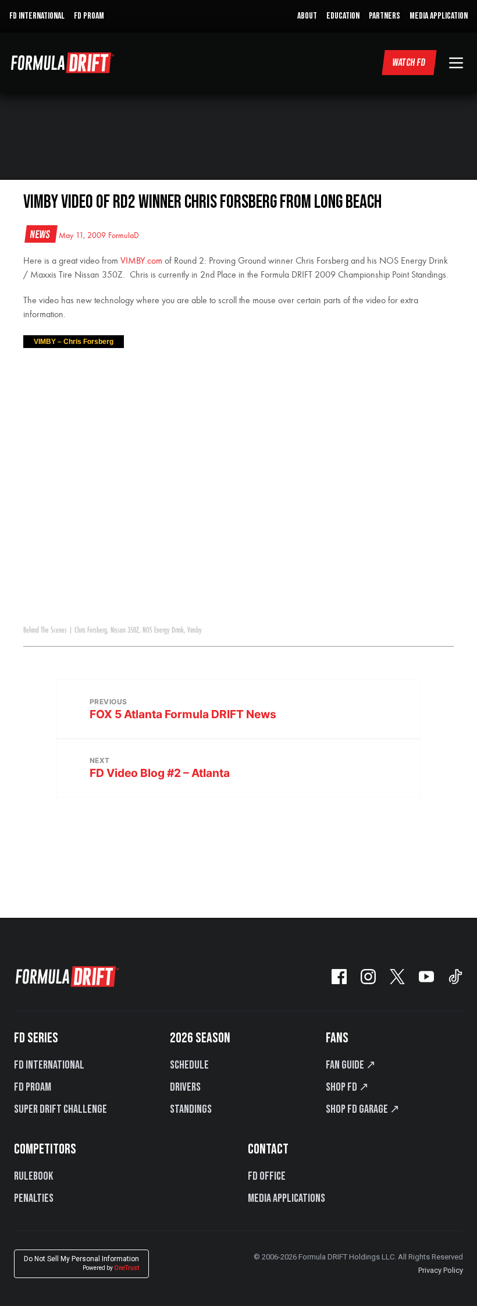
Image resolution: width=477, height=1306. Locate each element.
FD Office (267, 1176)
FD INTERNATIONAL (37, 16)
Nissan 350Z (125, 630)
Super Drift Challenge (60, 1109)
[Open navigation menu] (456, 62)
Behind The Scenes (45, 630)
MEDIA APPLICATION (439, 16)
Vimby (194, 630)
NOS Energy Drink (163, 630)
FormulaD (123, 236)
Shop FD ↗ (347, 1087)
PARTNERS (384, 16)
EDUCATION (342, 16)
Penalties (34, 1198)
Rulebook (33, 1176)
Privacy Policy (440, 1270)
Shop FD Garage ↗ (363, 1109)
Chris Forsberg (90, 630)
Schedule (189, 1065)
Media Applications (286, 1198)
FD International (49, 1065)
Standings (191, 1109)
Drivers (185, 1087)
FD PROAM (89, 16)
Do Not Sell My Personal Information (81, 1263)
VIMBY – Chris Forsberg (73, 342)
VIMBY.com (141, 261)
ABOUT (307, 16)
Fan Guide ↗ (351, 1065)
